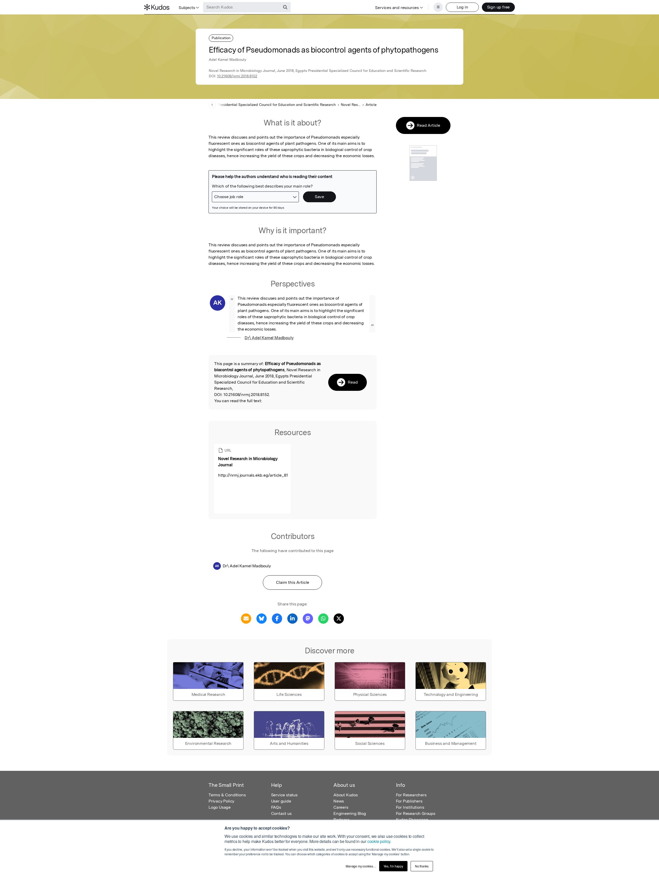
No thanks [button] (422, 866)
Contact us (281, 813)
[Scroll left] (212, 104)
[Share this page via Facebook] (277, 618)
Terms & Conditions (227, 794)
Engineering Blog (349, 813)
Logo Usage (220, 807)
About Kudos (345, 794)
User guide (281, 801)
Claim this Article (292, 582)
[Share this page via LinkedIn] (292, 618)
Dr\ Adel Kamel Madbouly (269, 337)
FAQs (276, 807)
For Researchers (411, 794)
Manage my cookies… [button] (361, 866)
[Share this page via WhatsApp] (323, 618)
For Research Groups (415, 813)
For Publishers (409, 801)
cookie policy (378, 841)
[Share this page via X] (338, 618)
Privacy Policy (221, 801)
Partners (341, 819)
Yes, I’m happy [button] (393, 866)
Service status (284, 794)
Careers (340, 807)
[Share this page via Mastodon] (307, 618)
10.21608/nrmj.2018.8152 (237, 76)
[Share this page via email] (246, 618)
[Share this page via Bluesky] (261, 618)
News (338, 801)
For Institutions (410, 807)
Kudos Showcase (412, 819)
